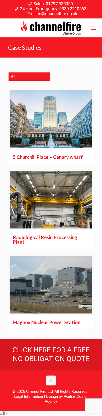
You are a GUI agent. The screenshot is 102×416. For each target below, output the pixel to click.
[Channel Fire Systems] (51, 28)
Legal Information (28, 396)
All (13, 76)
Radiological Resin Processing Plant (45, 239)
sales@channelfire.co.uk (54, 13)
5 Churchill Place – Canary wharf (48, 157)
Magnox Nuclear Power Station (46, 322)
